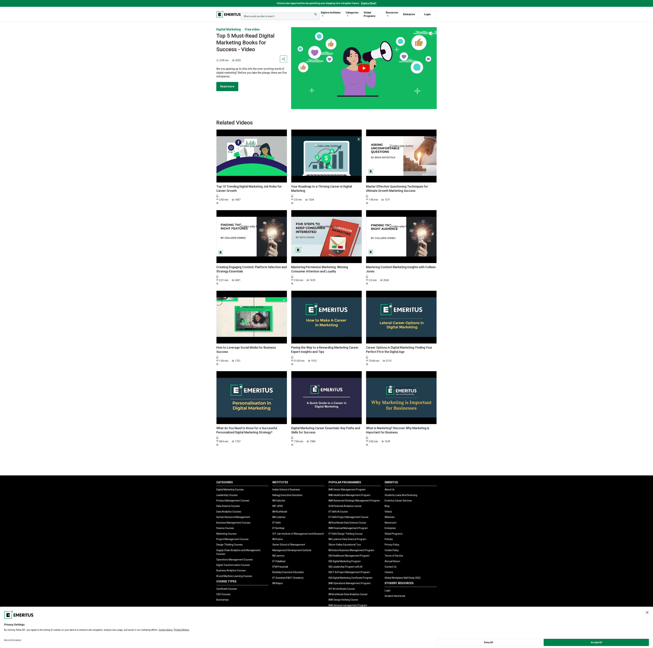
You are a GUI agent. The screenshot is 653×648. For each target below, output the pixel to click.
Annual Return (392, 561)
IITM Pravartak (280, 566)
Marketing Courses (226, 533)
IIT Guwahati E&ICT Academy (288, 577)
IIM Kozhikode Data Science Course (347, 522)
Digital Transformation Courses (233, 565)
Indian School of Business (286, 489)
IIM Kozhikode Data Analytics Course (348, 594)
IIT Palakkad (278, 561)
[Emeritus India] (228, 14)
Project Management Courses (232, 539)
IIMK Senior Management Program (347, 489)
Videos (388, 511)
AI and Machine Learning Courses (234, 576)
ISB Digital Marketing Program (345, 561)
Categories (352, 12)
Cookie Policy (392, 550)
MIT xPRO (277, 506)
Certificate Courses (226, 588)
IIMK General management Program (348, 605)
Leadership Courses (227, 495)
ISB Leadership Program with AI (345, 566)
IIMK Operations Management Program (350, 583)
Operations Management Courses (234, 559)
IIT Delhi (276, 522)
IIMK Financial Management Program (348, 528)
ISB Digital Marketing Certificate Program (350, 577)
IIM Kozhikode (279, 511)
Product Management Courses (232, 500)
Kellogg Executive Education (287, 495)
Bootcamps (222, 599)
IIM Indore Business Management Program (351, 550)
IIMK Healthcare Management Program (349, 495)
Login (427, 14)
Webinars (390, 517)
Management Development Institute (291, 550)
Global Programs (369, 14)
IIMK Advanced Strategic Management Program (354, 500)
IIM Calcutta (278, 500)
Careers (389, 572)
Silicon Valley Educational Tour (345, 544)
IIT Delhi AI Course (338, 511)
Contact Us (390, 566)
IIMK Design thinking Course (343, 599)
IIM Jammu (278, 555)
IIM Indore (277, 539)
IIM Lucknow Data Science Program (347, 539)
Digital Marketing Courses (230, 489)
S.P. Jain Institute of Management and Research (298, 533)
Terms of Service (394, 555)
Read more (227, 86)
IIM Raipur (277, 583)
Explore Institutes (331, 12)
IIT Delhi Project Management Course (348, 517)
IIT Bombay (278, 528)
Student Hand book (395, 596)
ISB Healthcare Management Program (349, 555)
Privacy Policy (392, 544)
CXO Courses (223, 594)
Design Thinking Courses (229, 544)
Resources (392, 12)
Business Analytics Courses (231, 570)
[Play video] (364, 68)
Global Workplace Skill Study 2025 (403, 577)
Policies (389, 539)
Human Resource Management (233, 517)
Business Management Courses (233, 522)
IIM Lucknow (279, 517)
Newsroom (390, 522)
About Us (390, 489)
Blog (387, 506)
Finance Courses (225, 528)
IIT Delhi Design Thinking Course (346, 533)
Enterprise (409, 14)
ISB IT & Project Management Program (349, 572)
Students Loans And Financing (401, 495)
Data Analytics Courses (228, 511)
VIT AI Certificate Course (342, 588)
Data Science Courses (228, 506)
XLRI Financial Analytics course (345, 506)
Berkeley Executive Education (288, 572)
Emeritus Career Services (398, 500)
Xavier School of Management (288, 544)
